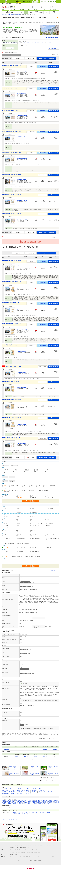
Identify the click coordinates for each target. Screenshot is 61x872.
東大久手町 (42, 802)
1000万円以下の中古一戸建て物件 (37, 788)
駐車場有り (6, 495)
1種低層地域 (6, 516)
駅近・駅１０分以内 (42, 791)
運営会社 (40, 860)
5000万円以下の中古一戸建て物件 (23, 791)
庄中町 (48, 801)
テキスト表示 (11, 55)
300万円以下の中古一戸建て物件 (8, 788)
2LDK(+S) (48, 469)
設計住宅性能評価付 (21, 538)
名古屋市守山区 (30, 42)
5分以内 (18, 490)
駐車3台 (33, 530)
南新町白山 (29, 803)
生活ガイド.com (56, 731)
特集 (10, 856)
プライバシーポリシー (21, 860)
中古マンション (14, 812)
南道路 (19, 516)
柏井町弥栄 (40, 800)
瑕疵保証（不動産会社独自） (9, 543)
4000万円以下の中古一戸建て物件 (8, 791)
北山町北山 (14, 801)
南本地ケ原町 (40, 803)
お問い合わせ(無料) (54, 66)
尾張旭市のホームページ (54, 570)
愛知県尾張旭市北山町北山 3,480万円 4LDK (11, 110)
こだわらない (6, 556)
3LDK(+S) (27, 470)
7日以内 (32, 556)
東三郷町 (46, 802)
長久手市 (51, 42)
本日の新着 (14, 556)
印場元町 (25, 800)
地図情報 (52, 856)
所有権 (5, 534)
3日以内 (26, 556)
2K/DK (37, 469)
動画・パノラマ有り (35, 551)
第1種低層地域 (5, 793)
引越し (13, 856)
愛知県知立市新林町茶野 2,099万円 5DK (10, 344)
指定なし (6, 485)
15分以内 (39, 490)
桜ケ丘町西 (29, 801)
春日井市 (42, 42)
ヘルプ (27, 860)
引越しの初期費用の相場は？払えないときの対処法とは (14, 773)
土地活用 (15, 854)
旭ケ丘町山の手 (11, 800)
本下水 (5, 497)
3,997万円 (16, 756)
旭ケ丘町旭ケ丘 (4, 800)
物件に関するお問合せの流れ (39, 845)
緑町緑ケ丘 (24, 803)
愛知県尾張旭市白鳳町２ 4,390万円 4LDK (11, 87)
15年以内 (32, 485)
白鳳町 (29, 802)
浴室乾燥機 (48, 525)
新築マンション (12, 852)
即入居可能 (12, 793)
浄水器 (47, 519)
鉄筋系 (5, 508)
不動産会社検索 (17, 813)
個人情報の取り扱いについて (14, 847)
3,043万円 (45, 749)
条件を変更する (10, 48)
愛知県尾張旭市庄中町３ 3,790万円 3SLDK (11, 174)
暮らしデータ (29, 813)
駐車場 (32, 849)
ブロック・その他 (49, 508)
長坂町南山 (16, 802)
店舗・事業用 (41, 812)
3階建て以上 (34, 512)
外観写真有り (20, 551)
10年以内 (25, 485)
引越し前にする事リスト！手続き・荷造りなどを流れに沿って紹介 (34, 773)
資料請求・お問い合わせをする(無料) (47, 58)
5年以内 (18, 485)
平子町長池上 (14, 803)
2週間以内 (39, 556)
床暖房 (19, 525)
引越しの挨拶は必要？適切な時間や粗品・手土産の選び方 (53, 773)
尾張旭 (8, 806)
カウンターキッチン (7, 519)
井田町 (22, 800)
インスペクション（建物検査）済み (52, 539)
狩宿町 (3, 801)
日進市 (49, 42)
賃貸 (37, 812)
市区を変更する (6, 42)
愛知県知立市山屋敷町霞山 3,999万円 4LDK (11, 323)
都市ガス (48, 495)
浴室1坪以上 (6, 527)
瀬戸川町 (8, 802)
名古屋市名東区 (36, 42)
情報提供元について (5, 819)
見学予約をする (43, 66)
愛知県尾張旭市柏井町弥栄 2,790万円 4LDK (11, 65)
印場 (2, 806)
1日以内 (20, 556)
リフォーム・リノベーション (51, 497)
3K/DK (15, 470)
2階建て (33, 495)
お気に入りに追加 (31, 58)
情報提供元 (46, 845)
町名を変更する (14, 42)
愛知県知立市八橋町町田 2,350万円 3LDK (15, 366)
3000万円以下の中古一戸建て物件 (38, 790)
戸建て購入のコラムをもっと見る (47, 777)
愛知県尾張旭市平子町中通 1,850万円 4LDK (11, 152)
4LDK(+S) (48, 470)
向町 (45, 803)
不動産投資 (48, 812)
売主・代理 (20, 497)
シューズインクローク (50, 523)
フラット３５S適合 (21, 547)
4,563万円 (26, 756)
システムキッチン (21, 519)
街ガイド (35, 856)
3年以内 (12, 485)
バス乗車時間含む (7, 491)
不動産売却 (11, 854)
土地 (33, 812)
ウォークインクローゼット (37, 523)
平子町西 (19, 803)
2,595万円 (35, 756)
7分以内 (25, 490)
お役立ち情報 (3, 856)
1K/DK (15, 469)
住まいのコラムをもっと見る (47, 780)
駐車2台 (19, 495)
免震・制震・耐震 (7, 538)
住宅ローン (40, 852)
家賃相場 (23, 813)
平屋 (4, 512)
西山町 (26, 802)
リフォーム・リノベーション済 (30, 793)
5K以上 (5, 472)
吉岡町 (48, 803)
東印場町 (37, 802)
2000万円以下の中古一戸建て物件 (23, 790)
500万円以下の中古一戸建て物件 (22, 788)
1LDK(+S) (27, 469)
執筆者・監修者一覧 (47, 856)
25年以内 (46, 485)
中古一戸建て (27, 812)
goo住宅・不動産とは (13, 845)
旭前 (5, 806)
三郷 (11, 806)
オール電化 (34, 497)
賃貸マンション (27, 849)
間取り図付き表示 (30, 55)
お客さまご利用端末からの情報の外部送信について (25, 845)
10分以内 (32, 490)
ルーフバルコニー (35, 525)
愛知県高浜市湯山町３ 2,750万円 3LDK (10, 302)
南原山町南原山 (34, 803)
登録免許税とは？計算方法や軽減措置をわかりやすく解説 (53, 767)
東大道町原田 (51, 802)
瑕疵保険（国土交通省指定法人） (24, 543)
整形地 (33, 516)
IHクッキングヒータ (35, 519)
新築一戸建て (21, 812)
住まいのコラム (40, 856)
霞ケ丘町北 (51, 800)
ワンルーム (6, 469)
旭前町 (18, 800)
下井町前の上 (43, 801)
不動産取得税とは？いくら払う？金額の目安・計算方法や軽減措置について (34, 767)
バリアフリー (34, 534)
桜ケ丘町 (24, 801)
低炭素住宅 (34, 547)
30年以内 (53, 485)
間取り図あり (34, 791)
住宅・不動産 (54, 812)
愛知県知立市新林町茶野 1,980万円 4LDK (11, 437)
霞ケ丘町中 (56, 800)
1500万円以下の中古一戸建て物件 (8, 790)
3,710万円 (55, 749)
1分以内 (12, 490)
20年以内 (39, 485)
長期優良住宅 (48, 547)
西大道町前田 (21, 802)
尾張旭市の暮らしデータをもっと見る (47, 738)
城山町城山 (55, 801)
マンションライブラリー (7, 813)
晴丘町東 (33, 802)
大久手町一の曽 (31, 800)
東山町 (4, 803)
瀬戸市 (40, 42)
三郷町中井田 (34, 801)
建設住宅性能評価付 (35, 538)
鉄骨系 (19, 508)
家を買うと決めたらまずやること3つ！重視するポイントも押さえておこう (14, 767)
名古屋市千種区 (25, 42)
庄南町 (51, 801)
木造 (33, 508)
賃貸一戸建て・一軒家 (20, 849)
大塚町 (36, 800)
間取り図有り (6, 551)
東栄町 (12, 802)
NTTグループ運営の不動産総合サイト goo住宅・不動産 (11, 3)
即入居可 (19, 534)
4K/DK (37, 470)
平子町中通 (9, 803)
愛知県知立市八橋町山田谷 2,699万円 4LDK (11, 281)
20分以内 (46, 490)
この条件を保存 (54, 48)
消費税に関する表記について (24, 847)
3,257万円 (45, 756)
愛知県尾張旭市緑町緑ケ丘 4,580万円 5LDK (11, 131)
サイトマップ (36, 860)
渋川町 (38, 801)
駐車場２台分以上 (19, 793)
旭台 (16, 800)
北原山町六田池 (8, 801)
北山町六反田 (19, 801)
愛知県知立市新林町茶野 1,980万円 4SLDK (11, 260)
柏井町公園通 (45, 800)
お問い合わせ (31, 860)
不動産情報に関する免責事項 (13, 819)
